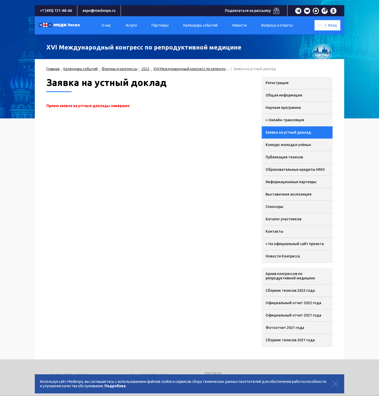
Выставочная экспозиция (288, 194)
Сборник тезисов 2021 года (290, 340)
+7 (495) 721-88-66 (56, 11)
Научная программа (283, 108)
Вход (332, 25)
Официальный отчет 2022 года (293, 303)
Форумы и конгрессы (119, 69)
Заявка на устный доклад (288, 132)
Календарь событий (80, 69)
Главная (53, 69)
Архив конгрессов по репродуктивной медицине (290, 276)
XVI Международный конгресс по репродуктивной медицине (191, 69)
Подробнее (115, 386)
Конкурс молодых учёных (288, 145)
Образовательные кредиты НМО (295, 169)
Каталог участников (283, 219)
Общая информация (284, 95)
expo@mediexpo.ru (99, 11)
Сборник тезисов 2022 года (290, 290)
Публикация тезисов (284, 157)
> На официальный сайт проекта (295, 244)
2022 (145, 69)
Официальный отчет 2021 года (293, 315)
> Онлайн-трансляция (285, 120)
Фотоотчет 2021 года (285, 328)
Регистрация (277, 83)
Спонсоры (274, 207)
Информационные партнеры (291, 182)
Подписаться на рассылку (248, 11)
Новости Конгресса (283, 256)
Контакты (274, 231)
